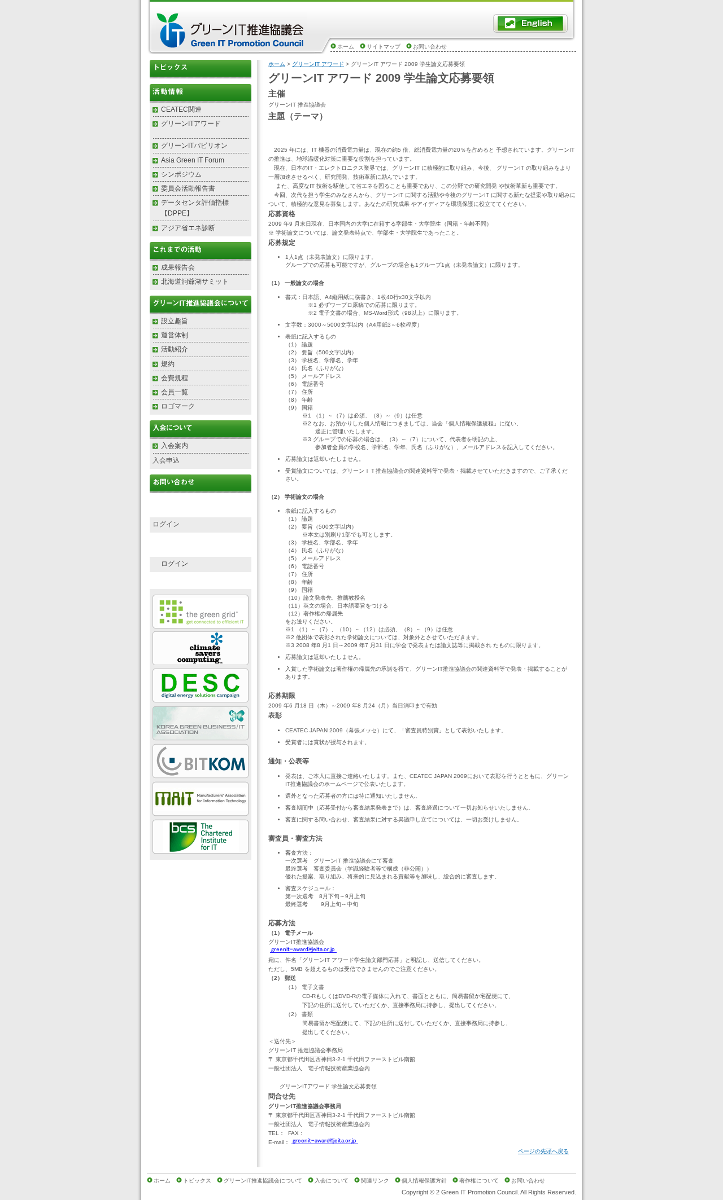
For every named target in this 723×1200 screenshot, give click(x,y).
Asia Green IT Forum (192, 160)
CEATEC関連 (181, 109)
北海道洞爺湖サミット (195, 281)
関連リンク (375, 1180)
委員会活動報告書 (188, 188)
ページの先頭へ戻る (543, 1151)
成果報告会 (178, 267)
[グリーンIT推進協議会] (231, 46)
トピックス (200, 69)
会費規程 (174, 378)
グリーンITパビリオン (194, 146)
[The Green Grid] (201, 624)
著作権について (479, 1180)
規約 (168, 364)
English (530, 23)
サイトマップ (383, 46)
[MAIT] (201, 811)
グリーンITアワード (191, 124)
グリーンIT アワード (318, 64)
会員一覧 (174, 392)
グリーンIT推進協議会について (263, 1180)
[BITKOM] (201, 774)
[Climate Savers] (201, 660)
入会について (332, 1180)
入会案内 (174, 446)
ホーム (345, 46)
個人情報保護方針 (424, 1180)
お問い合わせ (430, 46)
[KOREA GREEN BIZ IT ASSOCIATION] (201, 736)
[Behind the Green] (201, 698)
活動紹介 (174, 349)
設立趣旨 (174, 321)
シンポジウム (181, 174)
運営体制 (174, 335)
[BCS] (201, 849)
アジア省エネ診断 (188, 228)
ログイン (174, 564)
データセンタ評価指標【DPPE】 (195, 208)
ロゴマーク (178, 406)
